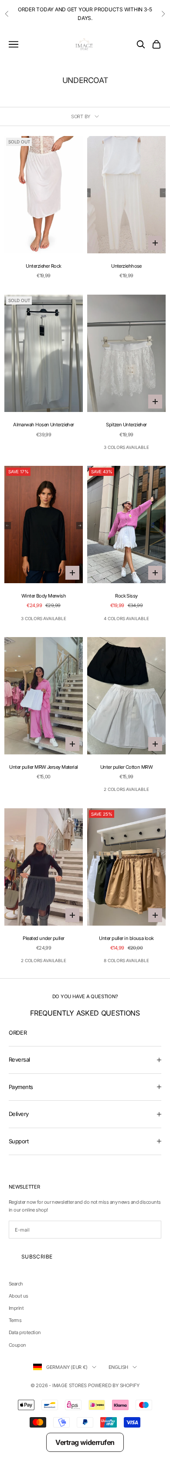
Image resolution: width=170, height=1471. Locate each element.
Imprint (16, 1308)
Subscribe (36, 1256)
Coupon (17, 1345)
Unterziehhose (126, 266)
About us (18, 1296)
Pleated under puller (43, 938)
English (118, 1367)
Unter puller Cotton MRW (126, 767)
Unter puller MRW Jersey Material (43, 767)
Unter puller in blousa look (126, 938)
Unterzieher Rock (43, 266)
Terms (15, 1320)
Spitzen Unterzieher (126, 425)
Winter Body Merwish (43, 596)
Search (16, 1284)
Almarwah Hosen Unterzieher (43, 425)
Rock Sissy (126, 596)
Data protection (25, 1332)
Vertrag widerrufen (84, 1442)
